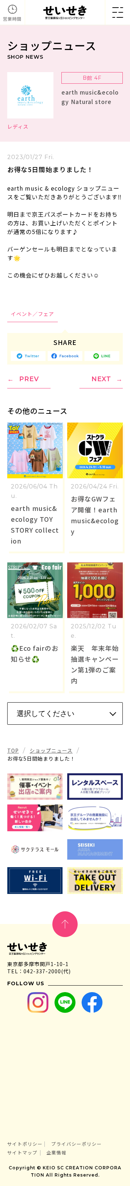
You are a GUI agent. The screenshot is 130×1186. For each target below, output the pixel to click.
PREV (29, 379)
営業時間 (12, 19)
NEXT (101, 379)
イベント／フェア (32, 313)
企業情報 (56, 1152)
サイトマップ (22, 1152)
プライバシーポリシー (76, 1143)
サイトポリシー (25, 1143)
